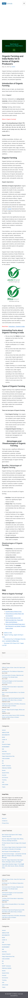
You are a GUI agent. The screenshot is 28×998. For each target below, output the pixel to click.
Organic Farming (8, 635)
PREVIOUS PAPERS (6, 768)
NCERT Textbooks (6, 765)
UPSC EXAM (5, 784)
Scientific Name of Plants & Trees (14, 611)
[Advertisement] (14, 22)
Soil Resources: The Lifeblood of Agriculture (12, 671)
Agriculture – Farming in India (17, 326)
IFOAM (9, 209)
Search (3, 652)
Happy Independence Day (8, 756)
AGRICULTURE (8, 632)
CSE (3, 742)
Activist (4, 730)
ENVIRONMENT (5, 746)
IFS (3, 763)
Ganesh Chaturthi (6, 753)
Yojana (3, 787)
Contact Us (4, 820)
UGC (3, 782)
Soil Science (5, 777)
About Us (4, 818)
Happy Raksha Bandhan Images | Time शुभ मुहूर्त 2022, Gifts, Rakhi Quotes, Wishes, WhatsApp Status (13, 865)
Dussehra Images (6, 744)
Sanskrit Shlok (5, 772)
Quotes (4, 770)
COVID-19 (4, 739)
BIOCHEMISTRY (6, 735)
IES (3, 761)
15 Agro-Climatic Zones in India (13, 618)
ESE (3, 749)
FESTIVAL (4, 751)
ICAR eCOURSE (6, 758)
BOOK (3, 737)
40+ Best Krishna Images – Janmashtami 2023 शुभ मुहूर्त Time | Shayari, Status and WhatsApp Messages (14, 855)
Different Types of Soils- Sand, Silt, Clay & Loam (13, 667)
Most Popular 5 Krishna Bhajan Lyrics (11, 851)
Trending (4, 780)
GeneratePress (14, 995)
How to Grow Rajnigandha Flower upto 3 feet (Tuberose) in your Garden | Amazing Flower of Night (15, 626)
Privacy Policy (5, 823)
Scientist (4, 775)
